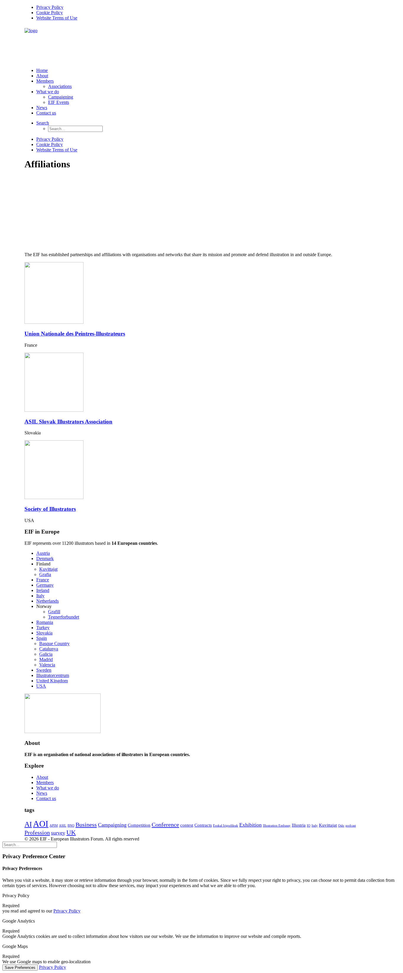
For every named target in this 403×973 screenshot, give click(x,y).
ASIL (62, 825)
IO (308, 825)
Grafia (45, 574)
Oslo (341, 825)
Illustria (299, 825)
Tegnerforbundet (63, 616)
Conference (165, 824)
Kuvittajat (48, 569)
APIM (54, 825)
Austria (43, 553)
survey (58, 833)
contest (186, 825)
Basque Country (54, 643)
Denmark (45, 558)
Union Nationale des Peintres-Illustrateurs (74, 334)
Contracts (203, 825)
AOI (40, 823)
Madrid (46, 659)
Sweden (43, 670)
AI (28, 824)
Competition (139, 825)
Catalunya (48, 648)
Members (45, 81)
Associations (60, 86)
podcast (350, 825)
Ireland (42, 590)
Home (42, 70)
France (42, 579)
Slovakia (44, 632)
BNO (71, 825)
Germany (45, 585)
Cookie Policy (49, 12)
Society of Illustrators (50, 509)
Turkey (43, 627)
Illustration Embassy (277, 825)
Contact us (46, 112)
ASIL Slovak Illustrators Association (68, 421)
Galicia (46, 654)
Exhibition (250, 825)
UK (71, 832)
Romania (44, 622)
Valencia (47, 664)
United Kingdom (52, 680)
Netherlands (47, 601)
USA (41, 686)
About (42, 75)
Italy (40, 595)
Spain (41, 638)
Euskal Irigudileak (225, 825)
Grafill (54, 611)
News (41, 107)
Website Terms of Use (56, 17)
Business (86, 824)
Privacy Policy (49, 7)
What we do (47, 91)
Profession (37, 832)
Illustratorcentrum (52, 675)
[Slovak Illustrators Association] (53, 410)
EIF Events (58, 102)
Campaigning (60, 96)
